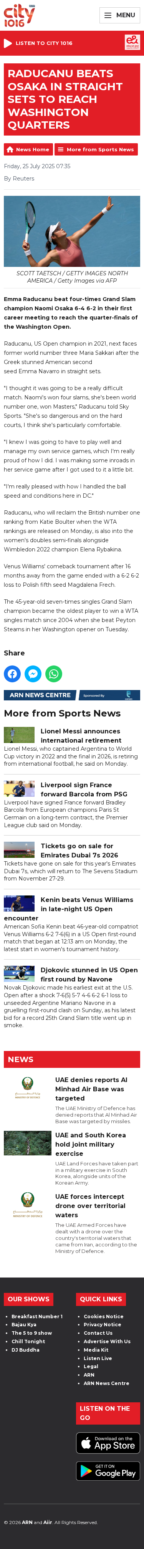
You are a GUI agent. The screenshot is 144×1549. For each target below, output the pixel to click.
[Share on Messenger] (33, 673)
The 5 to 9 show (32, 1333)
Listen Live (98, 1358)
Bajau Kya (24, 1324)
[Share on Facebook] (12, 673)
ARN (89, 1375)
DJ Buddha (26, 1350)
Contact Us (98, 1333)
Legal (91, 1366)
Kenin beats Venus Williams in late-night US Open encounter (68, 909)
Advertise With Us (107, 1341)
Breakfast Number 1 (37, 1316)
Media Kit (96, 1350)
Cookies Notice (104, 1316)
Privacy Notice (102, 1324)
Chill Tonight (28, 1341)
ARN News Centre (106, 1383)
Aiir (47, 1522)
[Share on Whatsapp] (53, 673)
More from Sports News (100, 149)
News (20, 1059)
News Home (32, 149)
